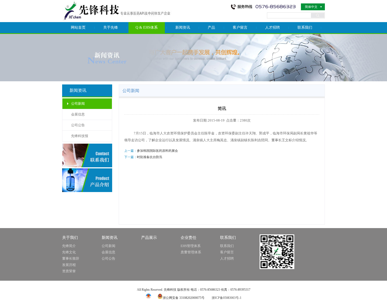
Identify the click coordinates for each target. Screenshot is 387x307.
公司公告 (78, 125)
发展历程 (69, 265)
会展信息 (78, 114)
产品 (211, 27)
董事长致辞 (70, 258)
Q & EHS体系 (147, 27)
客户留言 (240, 27)
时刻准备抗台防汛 (149, 157)
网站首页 (78, 27)
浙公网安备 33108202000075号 (184, 298)
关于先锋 (110, 27)
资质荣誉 (69, 271)
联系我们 (304, 27)
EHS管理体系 (191, 246)
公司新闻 (78, 103)
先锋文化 (69, 252)
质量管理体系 (191, 252)
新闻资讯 (182, 27)
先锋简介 (69, 246)
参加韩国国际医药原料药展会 (157, 151)
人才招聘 (272, 27)
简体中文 (311, 7)
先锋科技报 (79, 136)
